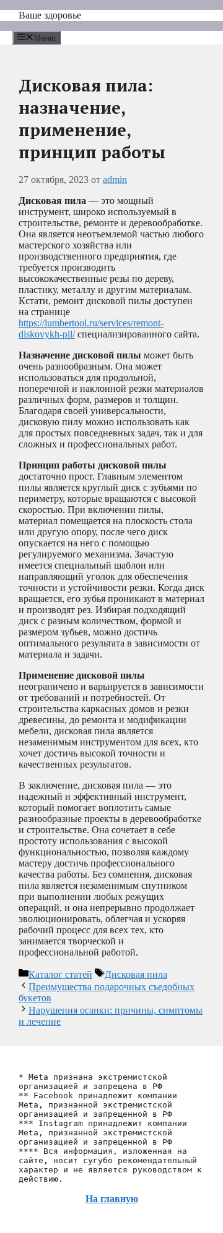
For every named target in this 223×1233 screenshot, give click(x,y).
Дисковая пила (136, 974)
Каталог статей (60, 974)
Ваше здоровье (50, 15)
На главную (111, 1198)
